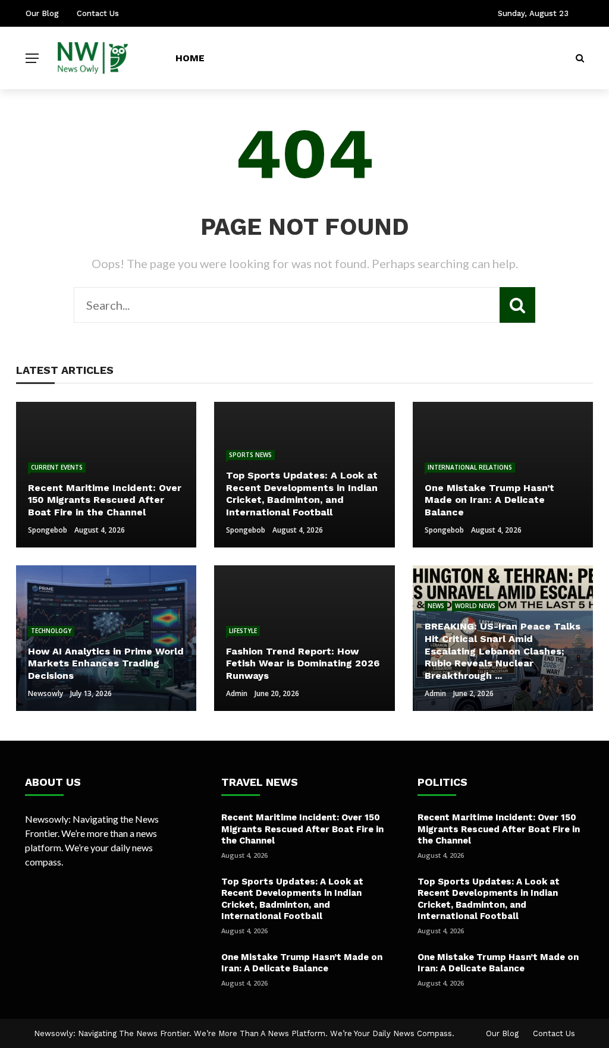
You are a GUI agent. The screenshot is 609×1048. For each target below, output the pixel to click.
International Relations (470, 467)
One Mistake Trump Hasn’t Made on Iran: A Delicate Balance (301, 963)
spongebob (47, 530)
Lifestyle (243, 631)
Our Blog (42, 13)
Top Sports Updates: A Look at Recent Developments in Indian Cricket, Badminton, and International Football (292, 899)
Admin (236, 693)
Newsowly (45, 693)
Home (190, 58)
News (436, 606)
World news (475, 606)
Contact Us (98, 13)
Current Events (57, 467)
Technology (51, 631)
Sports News (250, 455)
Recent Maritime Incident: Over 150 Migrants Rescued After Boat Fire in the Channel (302, 829)
